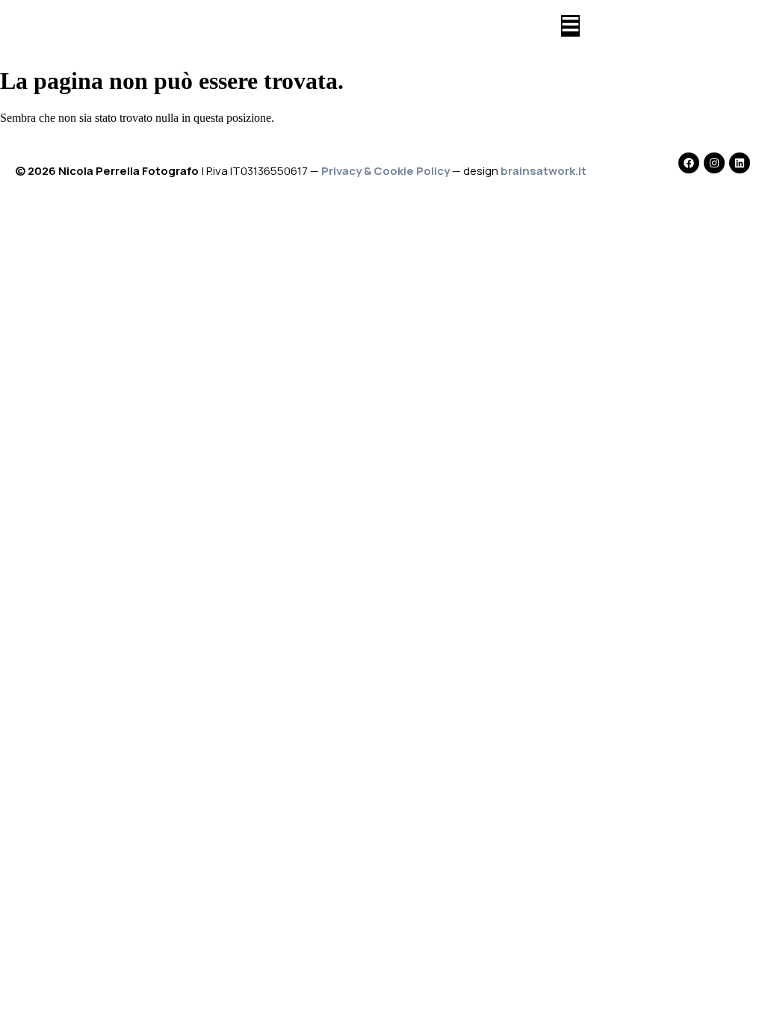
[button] (570, 26)
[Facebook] (688, 162)
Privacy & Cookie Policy (385, 171)
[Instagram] (714, 162)
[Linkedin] (739, 162)
